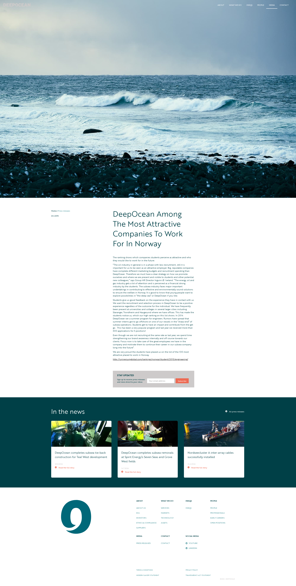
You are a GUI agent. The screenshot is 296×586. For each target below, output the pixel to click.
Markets (165, 512)
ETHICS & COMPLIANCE (146, 522)
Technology (167, 517)
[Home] (76, 517)
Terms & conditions (144, 570)
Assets (164, 522)
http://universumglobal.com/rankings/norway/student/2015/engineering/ (150, 359)
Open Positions (217, 522)
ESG (138, 512)
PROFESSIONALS (217, 512)
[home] (17, 5)
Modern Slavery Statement (147, 575)
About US (141, 507)
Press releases (64, 210)
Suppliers (141, 527)
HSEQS (249, 5)
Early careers (217, 517)
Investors (141, 517)
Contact (284, 5)
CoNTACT (165, 543)
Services (165, 507)
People (213, 507)
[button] (221, 5)
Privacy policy (192, 570)
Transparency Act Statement (198, 575)
